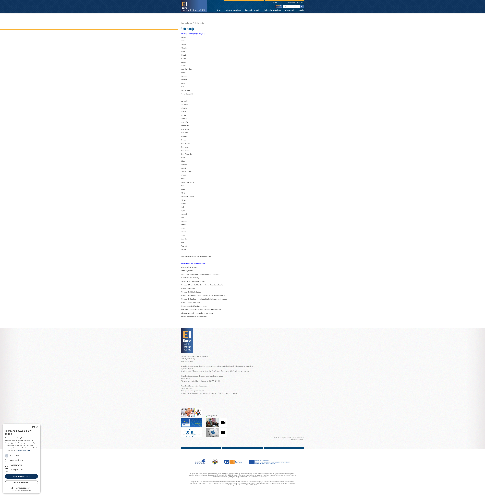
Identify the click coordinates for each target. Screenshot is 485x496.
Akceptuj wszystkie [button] (21, 476)
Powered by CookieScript (21, 491)
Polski (275, 3)
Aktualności (289, 10)
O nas (219, 10)
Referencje (199, 23)
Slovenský (291, 3)
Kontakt (301, 10)
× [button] (37, 427)
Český (282, 3)
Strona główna (186, 23)
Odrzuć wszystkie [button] (21, 483)
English (300, 3)
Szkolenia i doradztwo (233, 10)
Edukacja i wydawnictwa (272, 10)
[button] (21, 488)
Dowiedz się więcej (23, 450)
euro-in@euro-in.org (188, 359)
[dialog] (21, 458)
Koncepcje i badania (252, 10)
